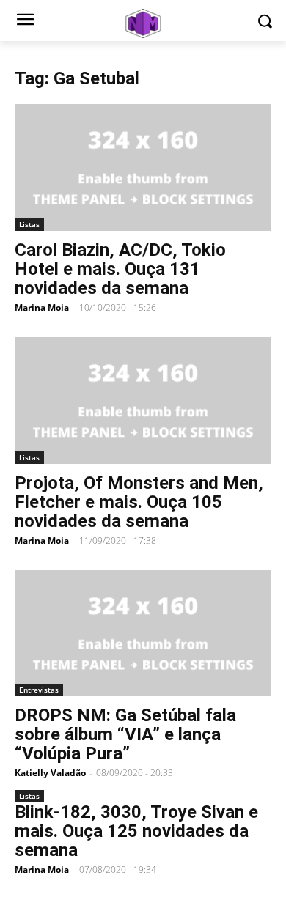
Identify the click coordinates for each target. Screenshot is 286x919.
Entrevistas (39, 689)
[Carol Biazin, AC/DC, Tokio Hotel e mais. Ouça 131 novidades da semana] (143, 167)
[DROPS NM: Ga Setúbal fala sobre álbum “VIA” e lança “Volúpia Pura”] (143, 633)
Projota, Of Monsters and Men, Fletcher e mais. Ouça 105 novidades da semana (139, 502)
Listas (29, 224)
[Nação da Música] (143, 23)
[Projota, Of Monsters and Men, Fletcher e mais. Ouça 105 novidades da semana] (143, 400)
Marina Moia (42, 307)
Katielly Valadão (50, 773)
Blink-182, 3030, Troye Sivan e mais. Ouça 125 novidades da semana (136, 831)
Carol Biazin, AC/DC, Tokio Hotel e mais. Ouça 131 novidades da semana (120, 269)
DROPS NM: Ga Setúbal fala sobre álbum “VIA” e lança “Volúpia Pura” (125, 734)
